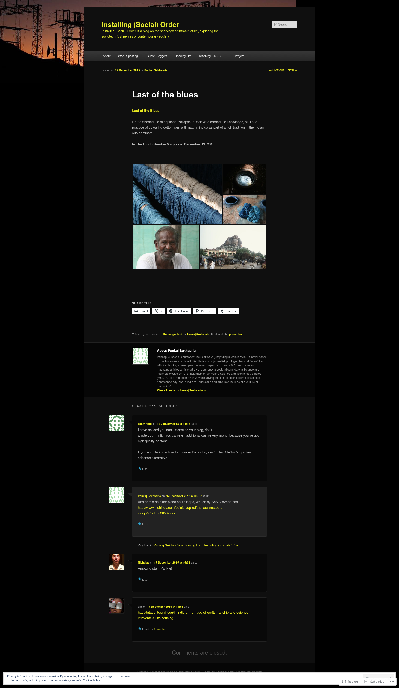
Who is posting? (128, 56)
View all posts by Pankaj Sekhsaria (181, 390)
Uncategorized (172, 334)
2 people (159, 629)
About (107, 56)
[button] (177, 194)
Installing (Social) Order (140, 24)
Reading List (183, 56)
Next (292, 70)
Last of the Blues (145, 110)
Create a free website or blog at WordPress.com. (169, 672)
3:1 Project (237, 56)
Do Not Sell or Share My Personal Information (232, 672)
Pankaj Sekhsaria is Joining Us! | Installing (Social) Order (196, 545)
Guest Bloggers (157, 56)
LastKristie (145, 424)
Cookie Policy (92, 680)
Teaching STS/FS (210, 56)
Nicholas (143, 562)
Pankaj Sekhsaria (155, 70)
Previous (276, 70)
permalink (235, 334)
